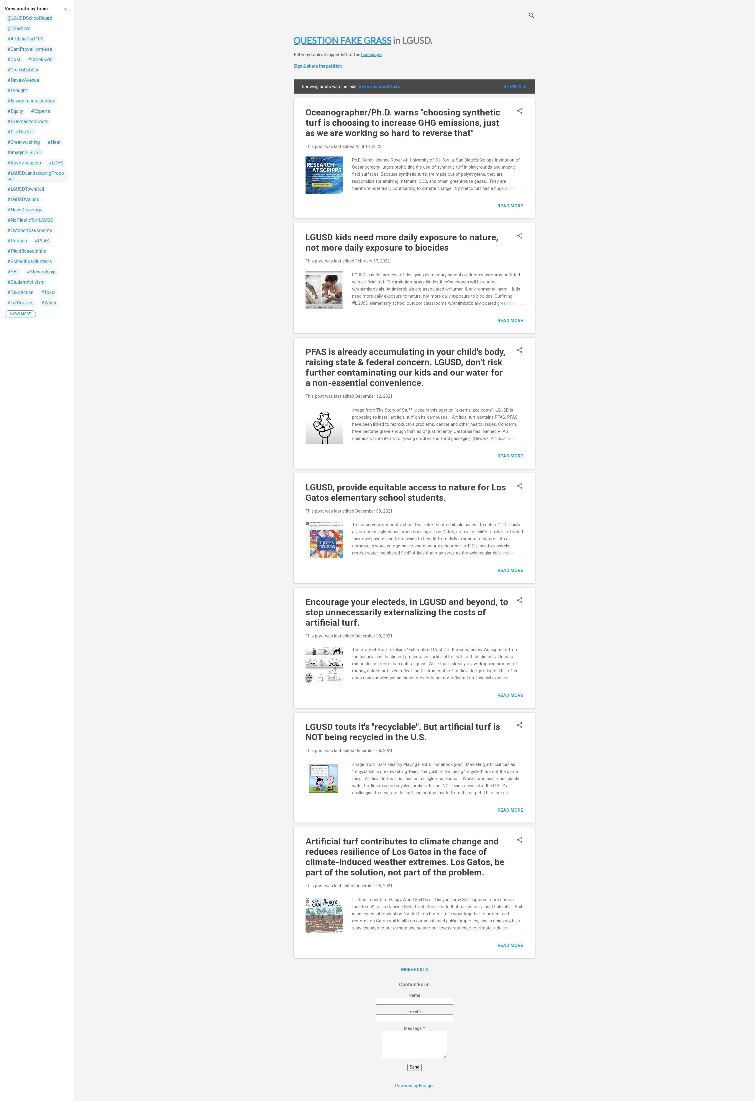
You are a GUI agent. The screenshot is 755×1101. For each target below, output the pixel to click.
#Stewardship (41, 272)
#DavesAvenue (23, 80)
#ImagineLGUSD (24, 152)
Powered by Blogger (414, 1085)
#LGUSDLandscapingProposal (35, 176)
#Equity (15, 111)
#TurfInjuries (20, 303)
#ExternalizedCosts (28, 121)
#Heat (53, 142)
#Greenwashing (23, 142)
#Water (49, 303)
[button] (519, 111)
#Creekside (40, 59)
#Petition (17, 241)
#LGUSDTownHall (25, 189)
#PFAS (42, 241)
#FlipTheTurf (20, 132)
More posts (414, 969)
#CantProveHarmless (29, 49)
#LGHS (56, 163)
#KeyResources (24, 163)
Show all (515, 86)
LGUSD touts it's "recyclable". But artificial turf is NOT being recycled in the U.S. (403, 732)
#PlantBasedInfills (26, 251)
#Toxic (48, 292)
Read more (510, 205)
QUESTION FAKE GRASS (342, 40)
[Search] (531, 16)
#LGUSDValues (23, 199)
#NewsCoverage (24, 210)
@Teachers (18, 28)
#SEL (13, 272)
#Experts (40, 111)
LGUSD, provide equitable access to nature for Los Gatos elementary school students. (406, 492)
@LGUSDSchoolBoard (29, 18)
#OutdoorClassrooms (29, 230)
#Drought (17, 90)
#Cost (13, 59)
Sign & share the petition (318, 65)
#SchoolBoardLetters (29, 261)
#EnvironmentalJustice (31, 101)
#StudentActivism (26, 282)
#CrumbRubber (23, 70)
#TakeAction (20, 292)
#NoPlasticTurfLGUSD (30, 220)
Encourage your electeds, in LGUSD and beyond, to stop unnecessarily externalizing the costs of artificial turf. (407, 612)
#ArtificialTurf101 (25, 39)
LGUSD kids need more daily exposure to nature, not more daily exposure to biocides (402, 242)
